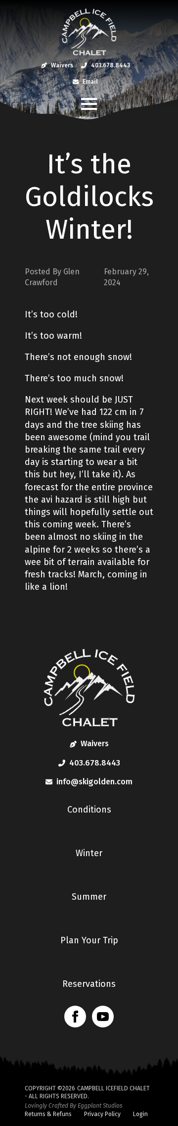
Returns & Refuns (48, 1114)
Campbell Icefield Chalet (113, 1088)
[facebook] (75, 1016)
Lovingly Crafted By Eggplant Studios (74, 1105)
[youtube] (103, 1016)
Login (140, 1114)
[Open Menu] (89, 104)
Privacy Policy (102, 1114)
